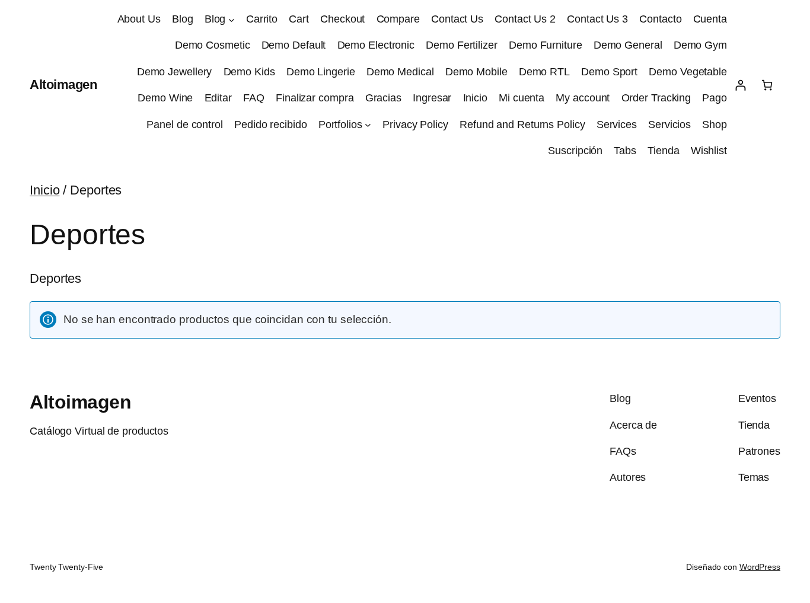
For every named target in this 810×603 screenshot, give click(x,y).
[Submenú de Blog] (231, 19)
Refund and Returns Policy (522, 124)
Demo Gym (700, 45)
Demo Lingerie (320, 72)
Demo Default (294, 45)
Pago (714, 98)
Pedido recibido (270, 124)
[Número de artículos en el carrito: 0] (767, 85)
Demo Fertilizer (462, 45)
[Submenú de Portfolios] (368, 125)
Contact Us (457, 19)
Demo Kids (249, 72)
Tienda (663, 151)
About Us (139, 19)
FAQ (253, 98)
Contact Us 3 (597, 19)
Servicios (669, 124)
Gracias (383, 98)
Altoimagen (63, 84)
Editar (218, 98)
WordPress (759, 567)
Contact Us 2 (525, 19)
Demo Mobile (476, 72)
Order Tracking (656, 98)
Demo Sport (609, 72)
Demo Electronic (376, 45)
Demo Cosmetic (212, 45)
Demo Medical (400, 72)
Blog (182, 19)
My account (583, 98)
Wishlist (709, 151)
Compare (398, 19)
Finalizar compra (314, 98)
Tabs (625, 151)
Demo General (628, 45)
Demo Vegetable (688, 72)
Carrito (262, 19)
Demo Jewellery (174, 72)
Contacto (660, 19)
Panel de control (184, 124)
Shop (714, 124)
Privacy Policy (415, 124)
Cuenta (710, 19)
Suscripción (575, 151)
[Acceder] (740, 85)
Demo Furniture (545, 45)
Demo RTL (544, 72)
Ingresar (432, 98)
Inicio (475, 98)
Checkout (342, 19)
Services (617, 124)
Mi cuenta (521, 98)
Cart (299, 19)
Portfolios (340, 124)
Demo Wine (165, 98)
